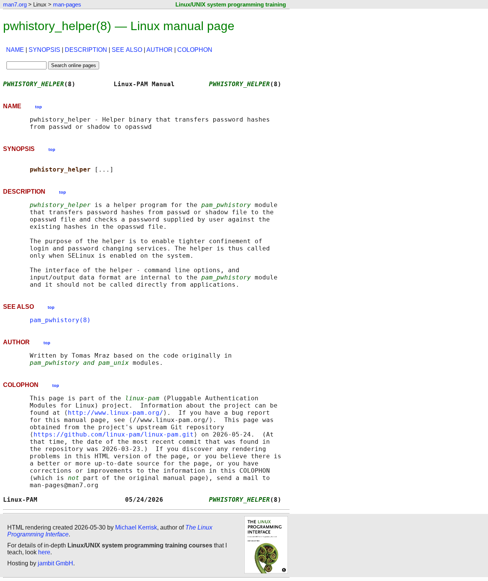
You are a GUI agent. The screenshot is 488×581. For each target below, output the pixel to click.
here (44, 552)
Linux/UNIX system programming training (230, 4)
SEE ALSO (127, 50)
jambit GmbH (55, 563)
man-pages (67, 4)
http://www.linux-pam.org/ (115, 412)
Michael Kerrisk (136, 527)
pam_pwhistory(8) (60, 320)
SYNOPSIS (44, 50)
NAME (15, 50)
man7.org (15, 4)
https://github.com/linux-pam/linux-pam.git (114, 434)
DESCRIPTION (86, 50)
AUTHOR (159, 50)
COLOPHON (194, 50)
